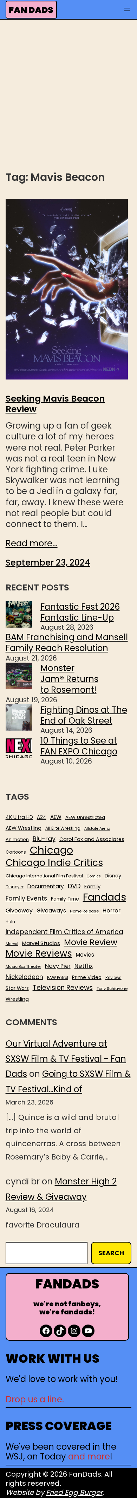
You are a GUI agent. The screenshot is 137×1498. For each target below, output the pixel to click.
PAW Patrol (57, 977)
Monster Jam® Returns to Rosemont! (69, 679)
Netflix (83, 966)
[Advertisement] (68, 94)
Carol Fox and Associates (91, 839)
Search (111, 1253)
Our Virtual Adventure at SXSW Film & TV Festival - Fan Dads (66, 1059)
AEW (55, 817)
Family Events (26, 898)
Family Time (65, 899)
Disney (113, 876)
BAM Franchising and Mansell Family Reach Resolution (67, 642)
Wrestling (17, 999)
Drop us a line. (35, 1399)
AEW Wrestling (23, 828)
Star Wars (17, 988)
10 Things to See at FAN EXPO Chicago (78, 746)
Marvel (12, 944)
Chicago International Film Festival (44, 876)
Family (92, 886)
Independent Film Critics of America (64, 932)
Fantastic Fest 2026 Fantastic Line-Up (80, 612)
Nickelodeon (24, 977)
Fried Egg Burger (74, 1492)
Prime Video (87, 977)
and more (89, 1456)
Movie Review (90, 942)
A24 (41, 817)
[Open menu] (127, 9)
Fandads (104, 897)
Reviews (113, 977)
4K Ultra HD (19, 817)
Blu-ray (44, 839)
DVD (74, 886)
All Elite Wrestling (62, 828)
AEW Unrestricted (85, 817)
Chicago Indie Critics (54, 863)
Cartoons (16, 852)
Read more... (32, 543)
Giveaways (51, 910)
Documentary (45, 886)
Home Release (84, 911)
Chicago (51, 850)
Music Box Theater (23, 966)
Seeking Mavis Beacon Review (55, 404)
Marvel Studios (41, 943)
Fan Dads (31, 10)
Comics (94, 876)
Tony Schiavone (112, 988)
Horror (111, 910)
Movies (85, 954)
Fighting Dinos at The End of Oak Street (83, 715)
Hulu (10, 922)
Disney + (15, 887)
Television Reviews (63, 988)
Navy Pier (58, 966)
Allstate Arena (97, 828)
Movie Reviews (39, 954)
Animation (17, 839)
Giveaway (19, 910)
